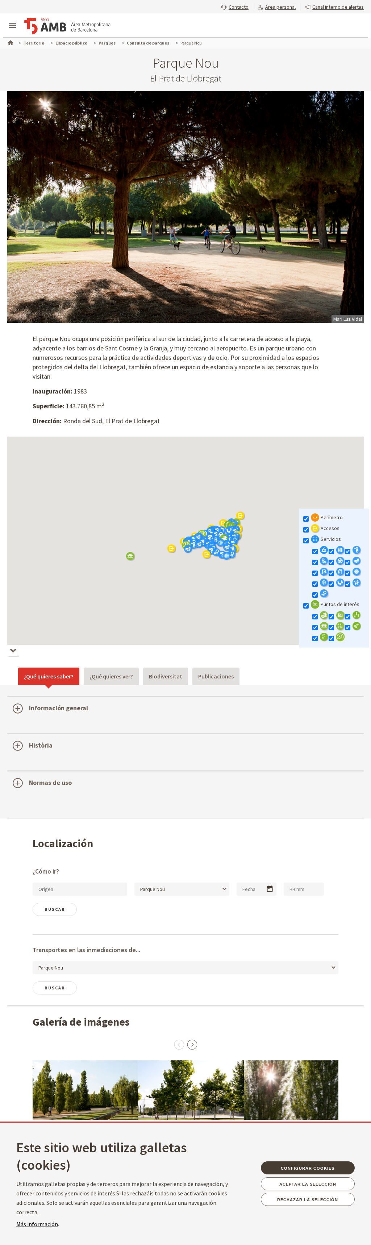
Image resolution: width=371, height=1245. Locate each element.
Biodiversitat (165, 676)
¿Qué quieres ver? (111, 676)
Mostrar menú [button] (12, 19)
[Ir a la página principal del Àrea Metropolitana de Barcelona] (67, 26)
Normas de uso (50, 782)
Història (41, 745)
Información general (58, 708)
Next (192, 1044)
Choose (270, 889)
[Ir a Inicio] (9, 42)
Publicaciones (216, 676)
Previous (179, 1044)
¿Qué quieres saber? (49, 676)
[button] (235, 6)
